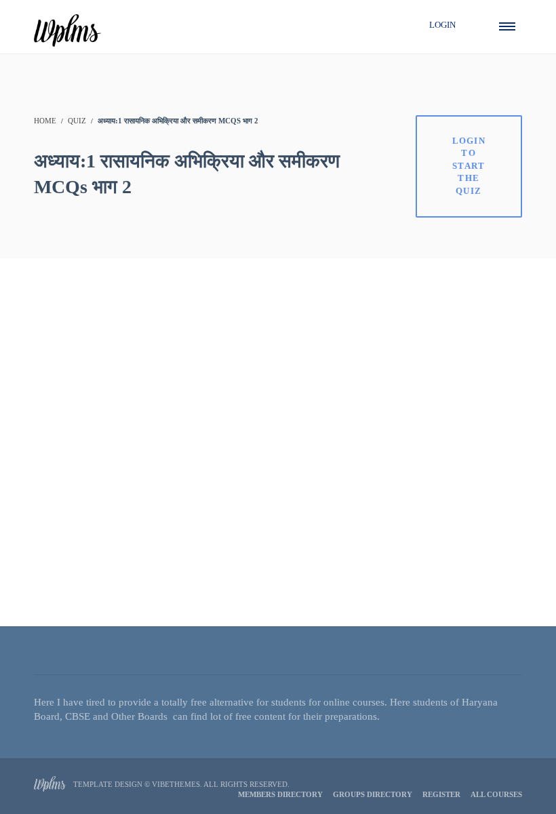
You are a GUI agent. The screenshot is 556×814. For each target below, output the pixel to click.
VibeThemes (176, 784)
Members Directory (280, 794)
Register (441, 794)
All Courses (496, 794)
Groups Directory (372, 794)
